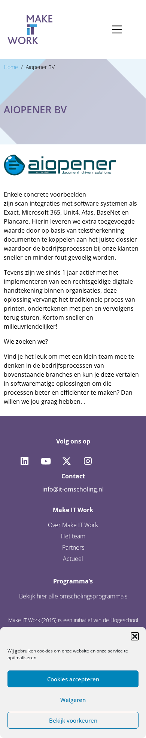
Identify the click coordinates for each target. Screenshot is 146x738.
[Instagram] (87, 461)
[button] (135, 636)
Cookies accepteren (73, 679)
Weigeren (73, 699)
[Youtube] (45, 461)
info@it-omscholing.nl (73, 489)
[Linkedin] (24, 461)
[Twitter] (66, 461)
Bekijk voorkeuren (73, 720)
